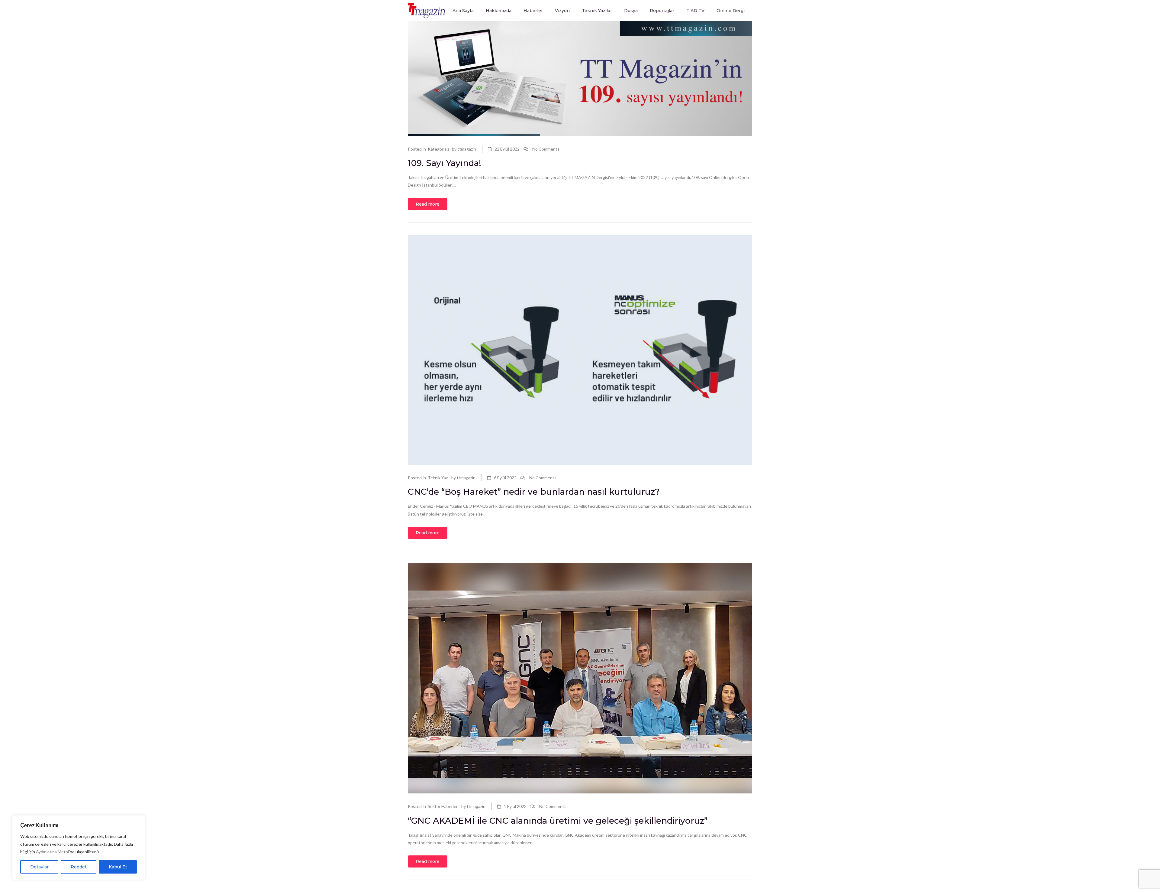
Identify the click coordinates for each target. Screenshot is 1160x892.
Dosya (631, 10)
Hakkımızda (498, 10)
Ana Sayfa (463, 10)
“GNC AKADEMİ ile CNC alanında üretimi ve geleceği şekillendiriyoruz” (557, 820)
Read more (428, 204)
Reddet (79, 867)
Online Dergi (731, 10)
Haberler (533, 10)
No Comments (545, 148)
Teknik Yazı (438, 477)
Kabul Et (118, 867)
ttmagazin (466, 148)
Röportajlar (662, 10)
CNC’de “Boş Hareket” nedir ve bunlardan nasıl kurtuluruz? (534, 492)
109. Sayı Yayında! (444, 163)
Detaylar (39, 867)
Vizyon (562, 10)
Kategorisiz (438, 148)
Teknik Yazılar (597, 10)
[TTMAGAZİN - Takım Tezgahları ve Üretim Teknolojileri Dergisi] (426, 10)
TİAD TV (695, 10)
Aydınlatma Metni (52, 851)
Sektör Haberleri (443, 806)
